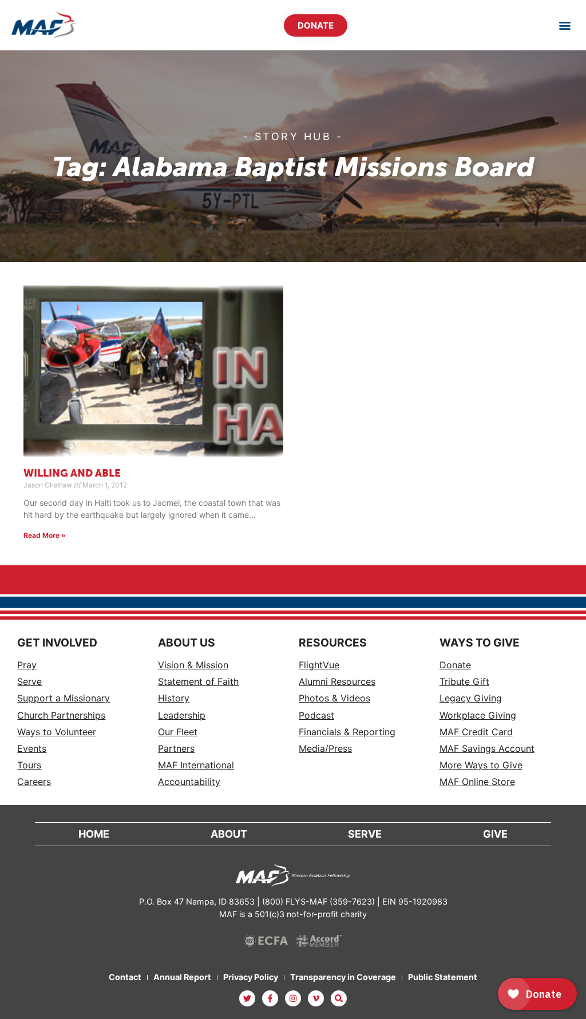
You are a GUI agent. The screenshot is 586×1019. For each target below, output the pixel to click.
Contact (125, 977)
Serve (29, 681)
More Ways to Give (481, 765)
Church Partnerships (61, 715)
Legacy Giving (471, 698)
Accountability (189, 781)
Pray (27, 665)
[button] (565, 25)
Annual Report (182, 977)
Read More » (44, 535)
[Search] (339, 998)
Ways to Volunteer (56, 732)
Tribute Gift (464, 681)
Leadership (181, 715)
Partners (176, 748)
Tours (29, 765)
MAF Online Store (477, 781)
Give (495, 834)
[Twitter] (247, 998)
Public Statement (442, 977)
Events (31, 748)
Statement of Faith (198, 681)
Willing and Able (72, 474)
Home (93, 834)
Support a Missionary (63, 698)
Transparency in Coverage (343, 977)
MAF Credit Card (476, 732)
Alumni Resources (337, 681)
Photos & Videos (334, 698)
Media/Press (325, 748)
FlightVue (319, 665)
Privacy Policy (250, 977)
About (229, 834)
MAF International (196, 765)
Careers (34, 781)
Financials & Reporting (347, 732)
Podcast (316, 715)
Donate (455, 665)
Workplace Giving (478, 715)
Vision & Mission (193, 665)
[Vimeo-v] (316, 998)
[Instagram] (293, 998)
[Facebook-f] (270, 998)
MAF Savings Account (487, 748)
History (173, 698)
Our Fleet (177, 732)
